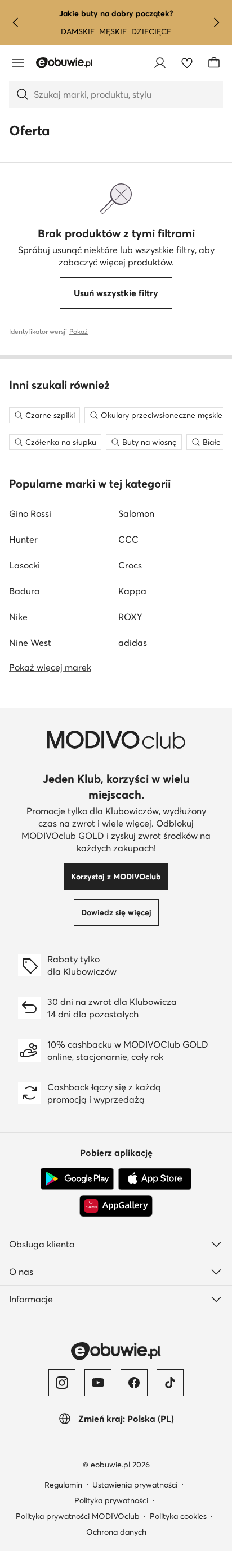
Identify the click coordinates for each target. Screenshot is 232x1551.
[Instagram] (61, 1382)
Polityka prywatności (111, 1500)
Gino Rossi (30, 513)
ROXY (130, 616)
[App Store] (154, 1179)
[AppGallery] (116, 1206)
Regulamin (63, 1485)
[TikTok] (170, 1382)
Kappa (132, 590)
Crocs (130, 565)
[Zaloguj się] (159, 62)
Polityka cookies (178, 1516)
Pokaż (78, 331)
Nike (18, 616)
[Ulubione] (186, 62)
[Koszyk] (213, 62)
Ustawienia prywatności (134, 1485)
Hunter (23, 539)
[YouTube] (97, 1382)
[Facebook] (134, 1382)
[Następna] (216, 22)
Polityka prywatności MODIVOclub (78, 1516)
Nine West (30, 642)
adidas (132, 642)
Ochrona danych (116, 1532)
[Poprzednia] (15, 22)
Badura (24, 590)
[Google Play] (77, 1179)
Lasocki (24, 565)
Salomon (136, 513)
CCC (128, 539)
